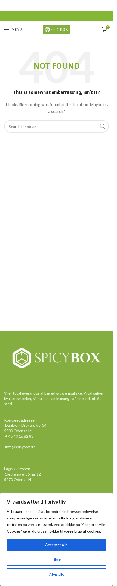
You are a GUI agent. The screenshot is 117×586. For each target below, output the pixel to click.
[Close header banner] (106, 5)
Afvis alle (56, 574)
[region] (56, 539)
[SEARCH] (102, 126)
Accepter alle (56, 544)
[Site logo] (56, 29)
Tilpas (56, 559)
